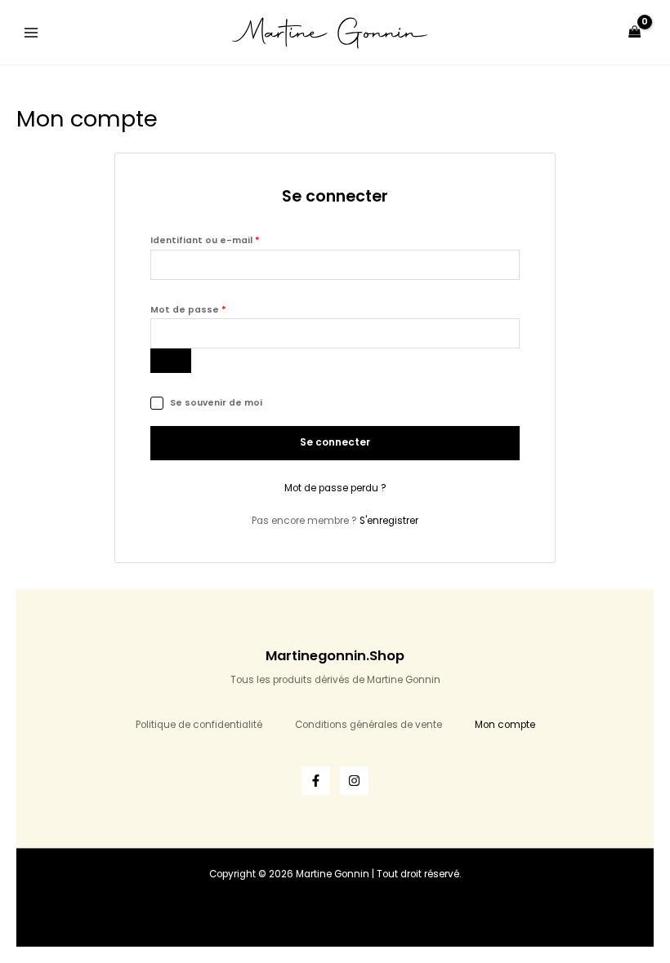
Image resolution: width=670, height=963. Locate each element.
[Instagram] (354, 780)
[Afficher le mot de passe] (170, 360)
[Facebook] (316, 780)
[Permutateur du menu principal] (31, 32)
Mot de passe (216, 308)
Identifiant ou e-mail (232, 239)
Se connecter (335, 442)
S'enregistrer (389, 520)
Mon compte (505, 724)
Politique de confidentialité (199, 724)
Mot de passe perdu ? (335, 488)
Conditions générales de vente (368, 724)
